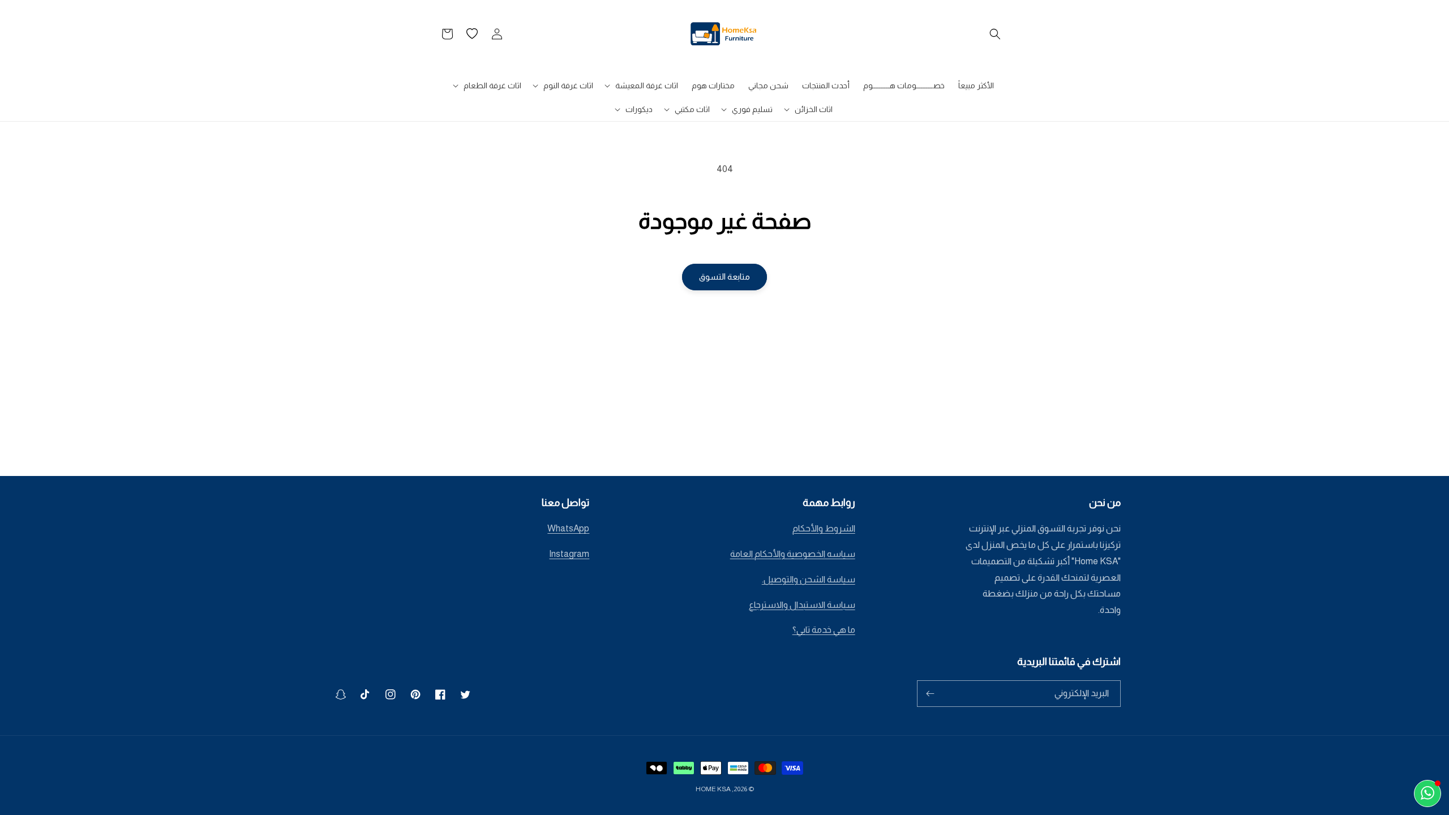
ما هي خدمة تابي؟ (823, 629)
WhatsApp (568, 528)
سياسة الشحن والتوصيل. (808, 579)
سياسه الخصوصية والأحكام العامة (792, 554)
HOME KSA (713, 789)
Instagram (569, 554)
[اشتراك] (930, 693)
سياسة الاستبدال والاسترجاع (802, 605)
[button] (995, 34)
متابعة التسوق (724, 276)
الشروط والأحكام (823, 528)
